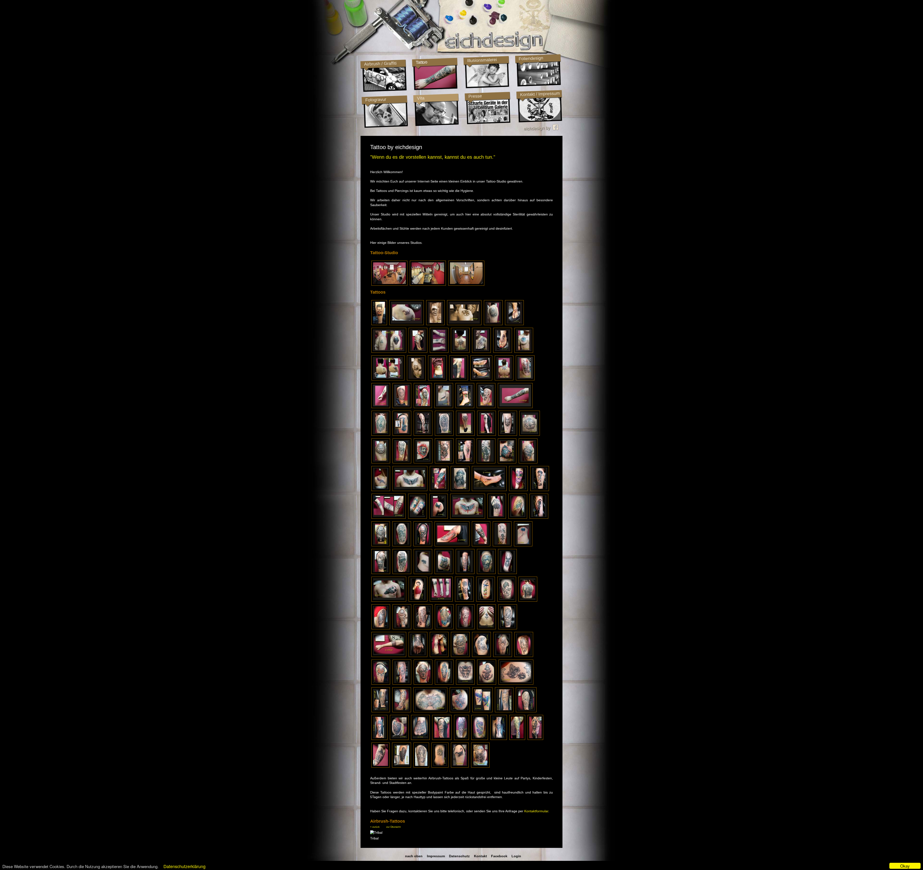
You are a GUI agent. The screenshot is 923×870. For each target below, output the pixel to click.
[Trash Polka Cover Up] (439, 490)
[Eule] (502, 351)
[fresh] (481, 351)
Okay (905, 866)
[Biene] (422, 573)
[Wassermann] (460, 711)
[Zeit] (380, 766)
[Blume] (523, 545)
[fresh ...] (379, 739)
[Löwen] (526, 711)
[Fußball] (388, 600)
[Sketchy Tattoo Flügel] (465, 462)
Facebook (499, 856)
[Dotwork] (507, 434)
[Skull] (498, 739)
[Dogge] (418, 656)
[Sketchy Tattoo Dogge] (423, 462)
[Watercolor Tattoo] (401, 683)
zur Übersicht (393, 827)
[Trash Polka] (452, 545)
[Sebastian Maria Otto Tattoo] (379, 324)
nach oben (414, 856)
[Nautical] (460, 656)
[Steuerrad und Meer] (430, 711)
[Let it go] (437, 379)
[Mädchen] (465, 573)
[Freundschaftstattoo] (417, 517)
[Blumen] (464, 600)
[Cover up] (380, 711)
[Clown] (525, 379)
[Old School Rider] (435, 324)
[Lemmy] (460, 490)
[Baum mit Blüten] (423, 434)
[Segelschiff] (380, 573)
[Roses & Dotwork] (481, 656)
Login (516, 856)
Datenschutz (459, 856)
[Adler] (486, 573)
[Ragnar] (504, 711)
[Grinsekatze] (444, 573)
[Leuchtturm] (486, 462)
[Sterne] (464, 324)
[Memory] (440, 766)
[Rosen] (401, 545)
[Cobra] (507, 628)
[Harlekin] (523, 656)
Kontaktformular (536, 811)
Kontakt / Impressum (540, 94)
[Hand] (420, 739)
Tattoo (421, 62)
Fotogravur (375, 99)
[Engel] (506, 600)
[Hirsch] (507, 573)
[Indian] (461, 739)
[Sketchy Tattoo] (486, 434)
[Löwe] (401, 407)
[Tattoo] (493, 324)
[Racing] (517, 739)
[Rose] (486, 628)
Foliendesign (530, 58)
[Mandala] (502, 656)
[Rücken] (527, 600)
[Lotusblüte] (460, 351)
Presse (475, 96)
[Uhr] (528, 462)
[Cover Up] (388, 351)
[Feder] (443, 407)
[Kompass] (442, 739)
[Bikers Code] (416, 379)
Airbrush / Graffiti (380, 64)
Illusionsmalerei (482, 60)
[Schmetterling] (438, 517)
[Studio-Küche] (466, 284)
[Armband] (388, 656)
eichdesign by (538, 128)
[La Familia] (380, 407)
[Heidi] (418, 600)
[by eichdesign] (439, 351)
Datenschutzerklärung (184, 866)
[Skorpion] (406, 324)
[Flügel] (410, 490)
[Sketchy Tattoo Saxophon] (401, 434)
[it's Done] (380, 434)
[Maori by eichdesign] (418, 351)
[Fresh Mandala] (496, 517)
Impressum (436, 856)
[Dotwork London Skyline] (441, 600)
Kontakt (480, 856)
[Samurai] (422, 545)
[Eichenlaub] (517, 517)
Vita (420, 98)
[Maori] (465, 434)
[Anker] (486, 683)
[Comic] (539, 490)
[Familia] (380, 490)
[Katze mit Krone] (465, 683)
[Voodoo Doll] (444, 462)
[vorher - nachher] (481, 379)
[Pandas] (535, 739)
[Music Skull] (401, 573)
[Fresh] (523, 351)
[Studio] (389, 284)
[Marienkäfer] (464, 407)
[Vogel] (479, 739)
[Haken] (514, 324)
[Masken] (401, 462)
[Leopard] (444, 628)
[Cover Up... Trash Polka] (507, 462)
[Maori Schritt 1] (380, 462)
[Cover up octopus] (401, 766)
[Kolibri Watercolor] (482, 711)
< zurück (375, 827)
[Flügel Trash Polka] (467, 517)
